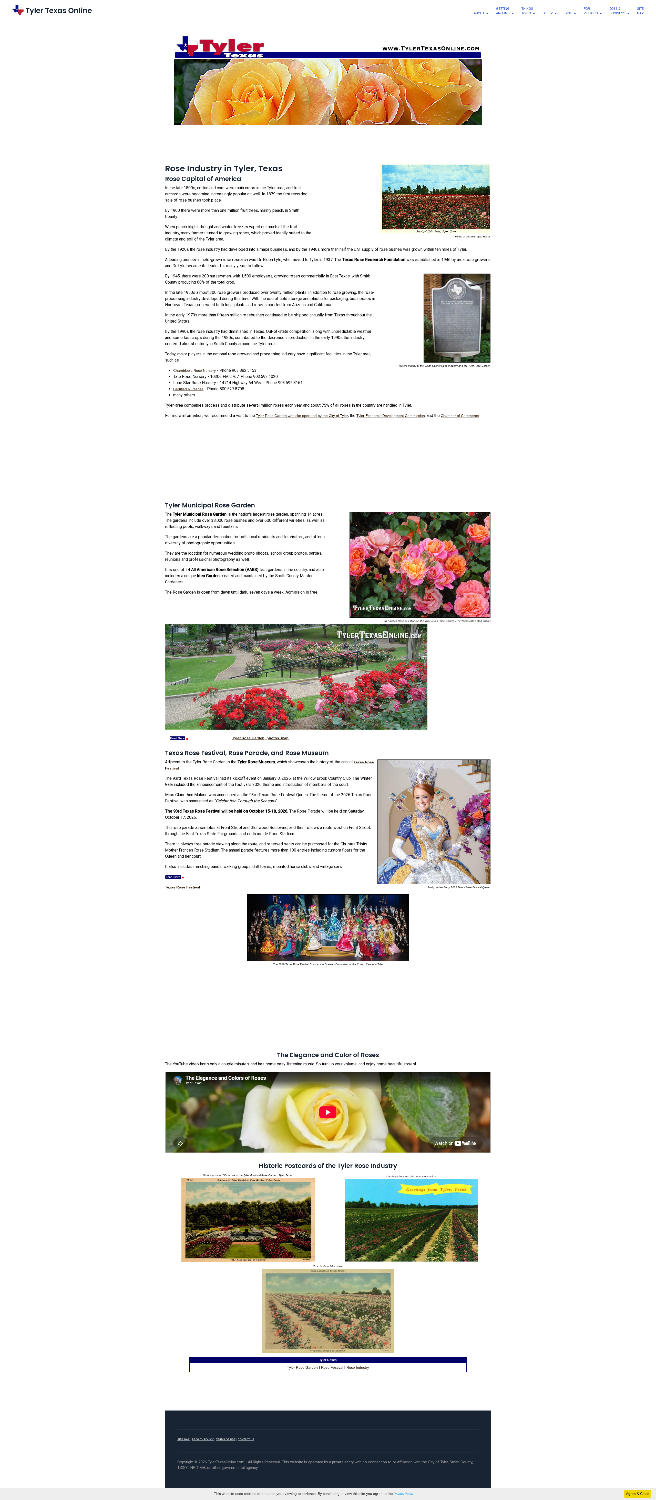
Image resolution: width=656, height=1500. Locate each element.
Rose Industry (357, 1367)
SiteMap (640, 11)
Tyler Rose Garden (302, 1367)
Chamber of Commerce (460, 416)
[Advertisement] (328, 143)
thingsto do (527, 11)
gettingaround (503, 11)
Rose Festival (332, 1367)
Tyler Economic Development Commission (390, 416)
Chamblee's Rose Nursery (194, 370)
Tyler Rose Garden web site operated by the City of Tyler (302, 416)
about (479, 13)
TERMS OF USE (225, 1439)
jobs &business (617, 11)
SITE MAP (183, 1439)
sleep (548, 13)
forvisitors (591, 11)
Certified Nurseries (188, 389)
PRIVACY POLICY (203, 1439)
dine (568, 13)
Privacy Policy (403, 1494)
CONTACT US (246, 1439)
